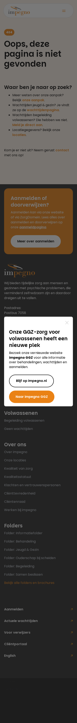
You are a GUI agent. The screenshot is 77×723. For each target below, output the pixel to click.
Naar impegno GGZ (32, 396)
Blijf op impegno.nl (31, 380)
